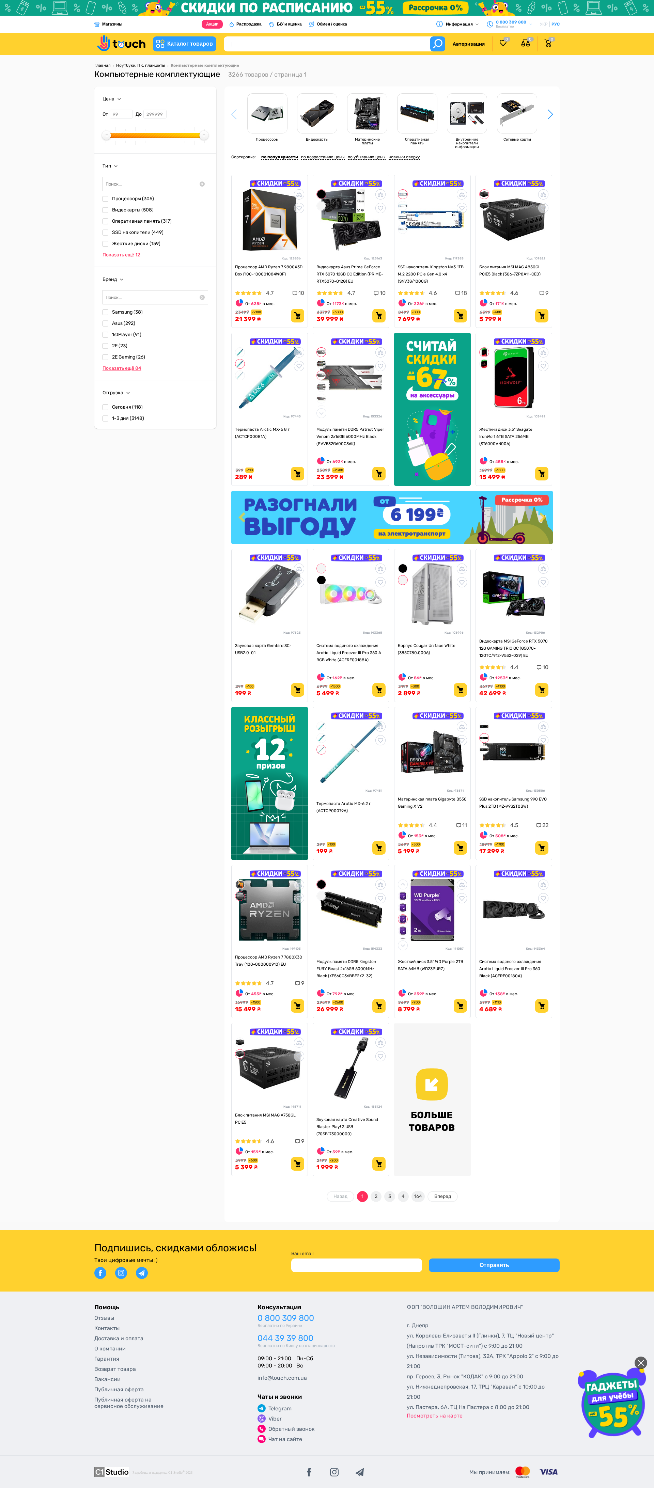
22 (544, 825)
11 (464, 825)
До (139, 114)
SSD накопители (138, 232)
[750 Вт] (484, 206)
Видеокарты (133, 210)
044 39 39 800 (285, 1338)
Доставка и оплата (118, 1338)
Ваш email (302, 1253)
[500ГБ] (403, 217)
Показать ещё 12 (121, 255)
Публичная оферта (119, 1389)
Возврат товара (115, 1369)
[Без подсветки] (321, 352)
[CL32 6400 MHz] (321, 398)
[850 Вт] (484, 194)
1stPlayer (126, 334)
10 (300, 293)
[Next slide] (541, 517)
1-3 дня (128, 418)
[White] (321, 206)
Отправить (494, 1265)
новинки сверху (404, 157)
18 (463, 293)
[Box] (240, 884)
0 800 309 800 (286, 1318)
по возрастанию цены (323, 157)
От (105, 114)
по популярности (279, 157)
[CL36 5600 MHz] (321, 387)
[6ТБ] (484, 352)
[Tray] (240, 896)
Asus (123, 323)
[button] (550, 114)
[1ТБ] (403, 194)
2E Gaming (128, 357)
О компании (110, 1348)
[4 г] (240, 352)
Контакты (107, 1328)
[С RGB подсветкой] (321, 364)
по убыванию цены (367, 157)
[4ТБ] (403, 229)
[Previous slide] (242, 517)
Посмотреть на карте (435, 1415)
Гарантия (106, 1359)
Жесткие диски (136, 244)
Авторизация (469, 44)
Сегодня (127, 407)
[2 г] (240, 375)
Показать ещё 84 (122, 368)
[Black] (321, 194)
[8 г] (240, 364)
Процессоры (133, 199)
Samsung (127, 312)
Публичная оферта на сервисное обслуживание (129, 1402)
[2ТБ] (403, 206)
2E (119, 346)
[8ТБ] (403, 931)
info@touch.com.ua (282, 1378)
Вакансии (107, 1379)
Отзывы (104, 1318)
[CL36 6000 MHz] (321, 375)
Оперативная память (142, 221)
